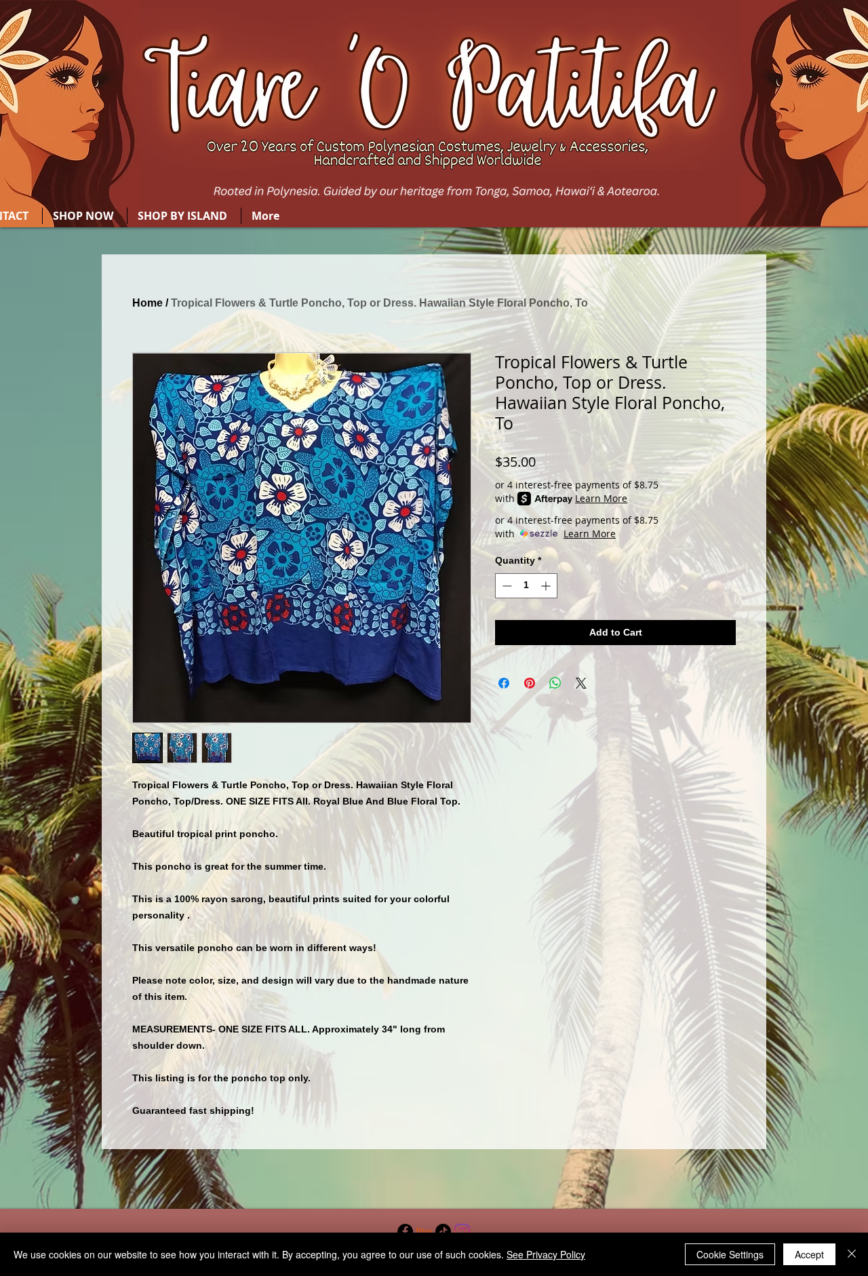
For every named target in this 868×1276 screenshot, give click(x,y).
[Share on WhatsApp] (555, 683)
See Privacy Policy (546, 1254)
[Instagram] (462, 1231)
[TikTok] (443, 1231)
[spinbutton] (526, 586)
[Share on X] (581, 683)
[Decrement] (505, 586)
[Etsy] (424, 1231)
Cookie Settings (730, 1254)
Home (147, 303)
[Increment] (546, 586)
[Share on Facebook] (504, 683)
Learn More (601, 498)
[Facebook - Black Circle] (405, 1231)
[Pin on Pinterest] (529, 683)
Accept (809, 1254)
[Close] (852, 1254)
